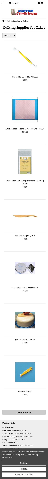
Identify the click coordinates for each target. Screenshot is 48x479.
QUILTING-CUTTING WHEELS (25, 77)
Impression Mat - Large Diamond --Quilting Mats (25, 182)
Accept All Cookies (24, 475)
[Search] (10, 2)
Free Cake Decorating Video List (14, 430)
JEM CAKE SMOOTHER (25, 339)
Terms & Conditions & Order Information (17, 445)
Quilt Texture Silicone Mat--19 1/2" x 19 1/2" (25, 128)
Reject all (24, 469)
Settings (24, 463)
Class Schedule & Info (10, 442)
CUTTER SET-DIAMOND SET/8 (25, 287)
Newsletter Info (8, 427)
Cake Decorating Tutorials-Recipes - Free (17, 436)
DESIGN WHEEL (25, 391)
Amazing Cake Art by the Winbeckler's (16, 433)
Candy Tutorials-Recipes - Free (13, 439)
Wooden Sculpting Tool (25, 235)
